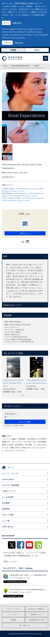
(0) (14, 177)
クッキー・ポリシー (13, 614)
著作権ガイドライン (36, 614)
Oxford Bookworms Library (20, 65)
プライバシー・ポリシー (13, 609)
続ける (6, 23)
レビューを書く (25, 421)
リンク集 (6, 520)
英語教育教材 (7, 193)
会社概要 (6, 503)
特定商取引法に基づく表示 (36, 620)
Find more (19, 42)
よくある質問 (7, 497)
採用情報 (6, 508)
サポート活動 (7, 514)
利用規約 (13, 620)
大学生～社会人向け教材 (11, 198)
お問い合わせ (7, 526)
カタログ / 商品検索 (10, 485)
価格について (7, 436)
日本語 (13, 50)
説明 (5, 256)
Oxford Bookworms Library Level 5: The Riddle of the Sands (13, 383)
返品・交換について (25, 625)
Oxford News (8, 479)
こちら (10, 561)
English (37, 50)
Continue (7, 42)
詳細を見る (17, 23)
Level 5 (36, 65)
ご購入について (25, 233)
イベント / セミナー (10, 473)
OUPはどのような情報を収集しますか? (38, 609)
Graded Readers (20, 193)
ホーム (5, 65)
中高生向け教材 (8, 188)
